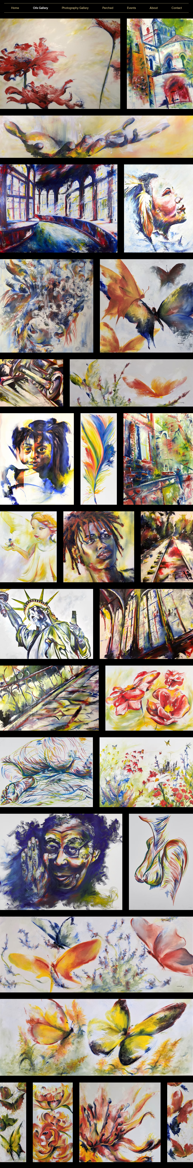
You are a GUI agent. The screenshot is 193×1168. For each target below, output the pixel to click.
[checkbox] (9, 496)
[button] (66, 497)
